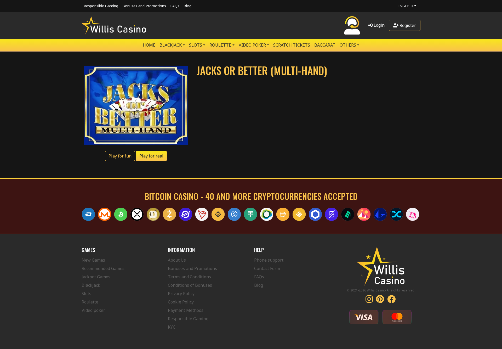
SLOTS (195, 45)
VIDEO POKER (252, 45)
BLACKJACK (170, 45)
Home (149, 45)
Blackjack (91, 285)
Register (407, 25)
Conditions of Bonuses (190, 285)
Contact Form (267, 268)
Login (379, 25)
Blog (187, 5)
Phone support (268, 260)
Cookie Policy (181, 302)
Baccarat (324, 45)
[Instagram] (369, 300)
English (405, 5)
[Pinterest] (380, 300)
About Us (177, 260)
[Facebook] (391, 300)
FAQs (174, 5)
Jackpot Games (96, 277)
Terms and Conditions (189, 277)
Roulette (90, 302)
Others (348, 45)
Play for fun (120, 156)
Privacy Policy (181, 293)
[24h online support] (352, 25)
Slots (86, 293)
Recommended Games (103, 268)
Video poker (93, 310)
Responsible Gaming (101, 5)
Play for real (151, 156)
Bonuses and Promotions (144, 5)
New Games (93, 260)
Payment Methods (185, 310)
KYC (171, 327)
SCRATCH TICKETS (291, 45)
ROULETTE (220, 45)
